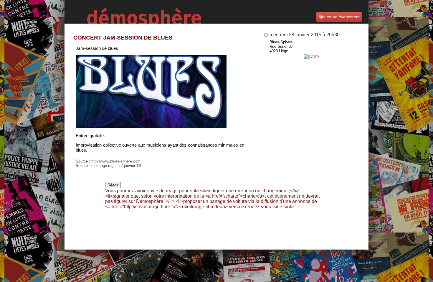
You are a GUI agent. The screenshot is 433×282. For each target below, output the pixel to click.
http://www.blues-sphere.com (116, 161)
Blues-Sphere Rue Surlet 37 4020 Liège (281, 46)
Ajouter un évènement (339, 16)
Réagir (113, 185)
